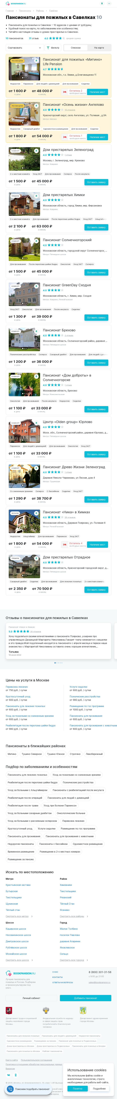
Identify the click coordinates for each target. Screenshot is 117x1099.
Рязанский (65, 897)
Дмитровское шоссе (17, 941)
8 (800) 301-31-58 (100, 972)
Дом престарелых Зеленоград (68, 149)
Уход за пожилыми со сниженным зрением (30, 715)
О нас (55, 972)
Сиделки (85, 83)
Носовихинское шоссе (18, 934)
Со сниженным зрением (21, 491)
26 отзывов (70, 517)
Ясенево (64, 909)
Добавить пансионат (85, 998)
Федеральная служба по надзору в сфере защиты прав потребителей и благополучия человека (58, 1022)
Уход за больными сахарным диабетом (30, 813)
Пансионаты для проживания (86, 715)
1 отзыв (68, 155)
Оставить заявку (96, 182)
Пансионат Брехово (59, 330)
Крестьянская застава (18, 884)
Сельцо (64, 953)
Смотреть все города (72, 960)
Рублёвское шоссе (16, 947)
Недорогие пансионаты (21, 843)
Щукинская (12, 903)
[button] (22, 77)
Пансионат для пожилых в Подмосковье (77, 1041)
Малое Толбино (69, 928)
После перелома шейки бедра (66, 219)
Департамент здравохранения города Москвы (94, 1019)
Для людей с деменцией (47, 83)
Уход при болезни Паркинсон (60, 805)
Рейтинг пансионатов (52, 1051)
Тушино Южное (55, 753)
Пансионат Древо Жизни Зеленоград (74, 466)
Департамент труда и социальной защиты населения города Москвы (21, 1021)
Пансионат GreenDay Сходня (67, 285)
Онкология (65, 264)
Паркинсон (28, 83)
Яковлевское (67, 947)
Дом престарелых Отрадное (66, 557)
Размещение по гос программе (87, 706)
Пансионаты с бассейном (53, 843)
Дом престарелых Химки (64, 194)
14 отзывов (70, 109)
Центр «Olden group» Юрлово (67, 421)
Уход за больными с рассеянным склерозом (32, 820)
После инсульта (82, 174)
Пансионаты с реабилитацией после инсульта (78, 790)
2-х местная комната (20, 174)
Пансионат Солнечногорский (67, 239)
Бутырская (12, 891)
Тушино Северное (32, 753)
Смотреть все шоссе (17, 960)
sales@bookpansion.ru (99, 982)
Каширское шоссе (16, 928)
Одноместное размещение (55, 129)
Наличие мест (97, 91)
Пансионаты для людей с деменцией (68, 797)
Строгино (75, 753)
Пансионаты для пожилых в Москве (88, 1046)
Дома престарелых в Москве (20, 1046)
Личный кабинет (31, 998)
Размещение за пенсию (21, 859)
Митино (12, 753)
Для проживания (70, 83)
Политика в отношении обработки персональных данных (34, 1064)
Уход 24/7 (37, 174)
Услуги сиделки (78, 686)
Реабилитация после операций (25, 797)
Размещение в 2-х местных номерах (60, 851)
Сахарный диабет (31, 129)
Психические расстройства (23, 354)
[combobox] (25, 47)
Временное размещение (21, 851)
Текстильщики (14, 897)
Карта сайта (12, 1060)
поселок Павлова (70, 934)
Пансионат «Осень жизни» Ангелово (73, 104)
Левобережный (94, 753)
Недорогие (15, 83)
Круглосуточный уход (18, 696)
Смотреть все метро (17, 916)
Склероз (68, 174)
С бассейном (53, 491)
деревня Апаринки (70, 941)
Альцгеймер (101, 219)
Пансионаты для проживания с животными (70, 836)
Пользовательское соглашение (36, 1060)
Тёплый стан (13, 909)
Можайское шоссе (16, 953)
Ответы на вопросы (62, 982)
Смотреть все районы (72, 916)
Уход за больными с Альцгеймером (27, 790)
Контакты (57, 977)
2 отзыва (69, 335)
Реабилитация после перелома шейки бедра (30, 725)
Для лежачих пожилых (70, 581)
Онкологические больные (71, 813)
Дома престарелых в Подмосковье (53, 1046)
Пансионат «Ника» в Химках (66, 512)
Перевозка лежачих (17, 686)
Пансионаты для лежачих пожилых (25, 706)
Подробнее (99, 1088)
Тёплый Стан (67, 903)
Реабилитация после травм (23, 805)
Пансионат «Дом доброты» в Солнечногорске (67, 377)
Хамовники (66, 884)
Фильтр (55, 47)
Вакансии (10, 1068)
